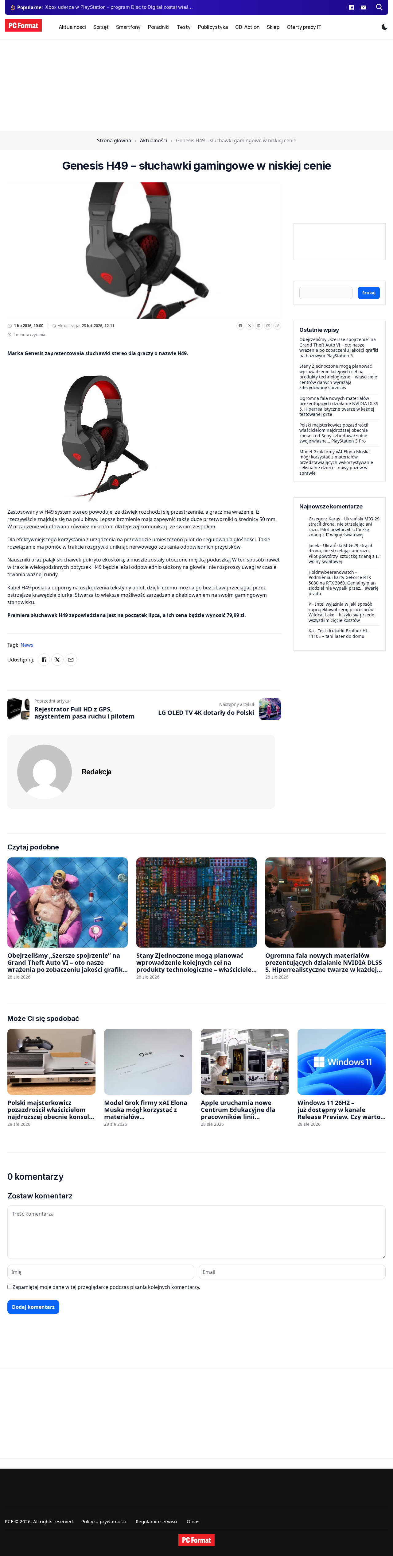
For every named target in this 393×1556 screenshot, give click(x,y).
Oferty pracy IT (304, 27)
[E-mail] (363, 7)
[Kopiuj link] (277, 326)
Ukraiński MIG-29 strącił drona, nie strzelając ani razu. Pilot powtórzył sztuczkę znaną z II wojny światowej (344, 527)
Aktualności (72, 27)
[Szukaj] (379, 7)
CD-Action (247, 27)
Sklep (273, 27)
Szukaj (368, 293)
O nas (193, 1521)
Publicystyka (213, 27)
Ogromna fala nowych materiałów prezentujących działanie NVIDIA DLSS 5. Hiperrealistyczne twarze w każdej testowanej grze (338, 406)
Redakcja (96, 771)
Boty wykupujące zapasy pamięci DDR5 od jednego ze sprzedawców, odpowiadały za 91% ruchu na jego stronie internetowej (119, 7)
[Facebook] (351, 7)
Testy (184, 27)
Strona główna (114, 140)
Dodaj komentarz (33, 1307)
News (27, 645)
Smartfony (128, 27)
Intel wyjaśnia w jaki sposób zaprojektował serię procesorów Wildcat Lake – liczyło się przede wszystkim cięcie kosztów (341, 612)
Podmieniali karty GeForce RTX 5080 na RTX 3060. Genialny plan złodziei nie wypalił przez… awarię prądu (344, 585)
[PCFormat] (196, 1540)
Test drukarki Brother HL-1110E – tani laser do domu (339, 633)
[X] (250, 326)
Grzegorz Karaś (324, 519)
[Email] (268, 326)
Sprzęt (101, 27)
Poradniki (158, 27)
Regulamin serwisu (156, 1521)
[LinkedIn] (259, 326)
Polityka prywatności (103, 1521)
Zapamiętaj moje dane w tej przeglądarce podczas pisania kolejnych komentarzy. (106, 1287)
